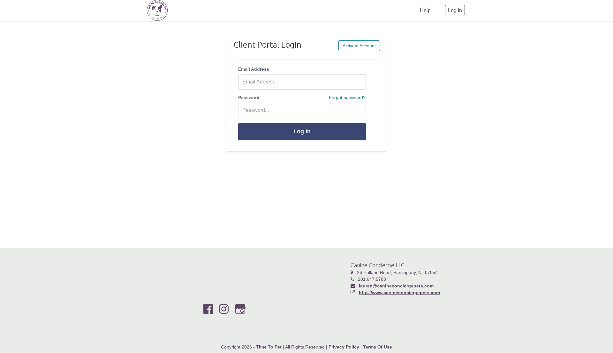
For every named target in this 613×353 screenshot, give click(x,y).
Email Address (253, 69)
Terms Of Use (377, 346)
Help (425, 10)
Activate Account (359, 45)
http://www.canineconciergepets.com (399, 292)
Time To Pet (269, 346)
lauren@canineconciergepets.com (396, 285)
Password (249, 97)
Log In (302, 131)
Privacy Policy (344, 346)
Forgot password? (347, 97)
